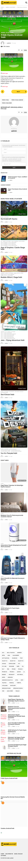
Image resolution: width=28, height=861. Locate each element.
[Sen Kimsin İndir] (14, 368)
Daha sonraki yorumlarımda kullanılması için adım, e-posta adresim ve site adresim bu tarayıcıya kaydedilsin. (13, 159)
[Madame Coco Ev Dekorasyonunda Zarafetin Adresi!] (14, 502)
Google (4, 663)
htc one (4, 666)
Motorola (20, 674)
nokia (3, 677)
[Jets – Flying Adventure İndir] (14, 307)
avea (9, 655)
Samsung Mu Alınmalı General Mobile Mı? (13, 797)
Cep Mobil (3, 855)
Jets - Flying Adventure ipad (7, 337)
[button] (26, 2)
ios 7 (3, 669)
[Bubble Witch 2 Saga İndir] (14, 263)
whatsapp (13, 685)
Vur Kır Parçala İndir (9, 453)
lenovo (19, 671)
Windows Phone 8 (18, 688)
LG (24, 671)
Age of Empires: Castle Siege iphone (9, 245)
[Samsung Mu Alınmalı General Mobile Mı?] (14, 788)
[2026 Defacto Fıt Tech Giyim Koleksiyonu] (14, 595)
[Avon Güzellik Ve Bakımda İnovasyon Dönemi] (14, 563)
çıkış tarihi (10, 691)
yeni (3, 691)
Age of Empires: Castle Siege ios (8, 243)
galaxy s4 (12, 660)
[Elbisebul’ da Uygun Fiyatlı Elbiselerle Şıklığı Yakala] (14, 625)
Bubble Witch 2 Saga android (7, 274)
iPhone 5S (4, 671)
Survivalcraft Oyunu (9, 219)
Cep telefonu (5, 658)
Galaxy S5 (20, 660)
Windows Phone (6, 688)
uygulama (5, 685)
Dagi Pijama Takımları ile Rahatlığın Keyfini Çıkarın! (12, 486)
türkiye (19, 682)
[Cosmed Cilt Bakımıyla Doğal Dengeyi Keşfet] (4, 747)
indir (18, 666)
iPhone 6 (12, 671)
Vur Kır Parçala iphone (16, 451)
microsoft (12, 674)
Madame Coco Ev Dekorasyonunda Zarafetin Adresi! (12, 516)
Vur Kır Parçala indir (5, 450)
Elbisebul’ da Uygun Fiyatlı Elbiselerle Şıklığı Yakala (13, 638)
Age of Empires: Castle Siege (17, 241)
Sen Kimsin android (19, 391)
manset (4, 674)
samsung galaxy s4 (7, 680)
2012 (3, 652)
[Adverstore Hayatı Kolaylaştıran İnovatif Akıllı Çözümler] (14, 532)
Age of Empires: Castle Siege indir (8, 242)
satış (16, 680)
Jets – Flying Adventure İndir (13, 340)
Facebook (14, 658)
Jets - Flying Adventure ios (7, 336)
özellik (17, 691)
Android (3, 273)
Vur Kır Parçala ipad (5, 451)
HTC (19, 663)
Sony (22, 680)
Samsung (10, 677)
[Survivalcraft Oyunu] (14, 208)
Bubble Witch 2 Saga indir (7, 275)
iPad (8, 669)
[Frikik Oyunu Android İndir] (14, 766)
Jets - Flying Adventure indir (7, 335)
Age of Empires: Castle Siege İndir (13, 248)
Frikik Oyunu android (17, 100)
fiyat (21, 658)
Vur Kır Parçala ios (15, 450)
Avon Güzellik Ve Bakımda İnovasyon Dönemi (12, 578)
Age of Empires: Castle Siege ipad (8, 244)
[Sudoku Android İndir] (14, 814)
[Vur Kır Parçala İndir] (14, 424)
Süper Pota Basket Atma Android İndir (17, 189)
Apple (3, 655)
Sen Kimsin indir (4, 392)
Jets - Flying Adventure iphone (8, 338)
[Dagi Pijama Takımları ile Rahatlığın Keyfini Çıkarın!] (14, 472)
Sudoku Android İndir (7, 828)
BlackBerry (16, 655)
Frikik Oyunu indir (7, 103)
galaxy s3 (4, 660)
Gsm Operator (9, 853)
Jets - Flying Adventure (6, 332)
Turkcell (11, 682)
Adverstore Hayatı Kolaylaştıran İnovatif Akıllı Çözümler (13, 545)
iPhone (14, 669)
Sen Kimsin (11, 391)
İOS (1, 241)
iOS (23, 666)
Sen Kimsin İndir (7, 394)
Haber (2, 483)
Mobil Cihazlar (18, 853)
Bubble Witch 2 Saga (18, 273)
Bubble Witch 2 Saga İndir (11, 277)
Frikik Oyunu (5, 100)
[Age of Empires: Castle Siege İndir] (14, 232)
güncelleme (12, 663)
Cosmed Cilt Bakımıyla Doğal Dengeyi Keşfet (17, 745)
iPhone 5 (20, 669)
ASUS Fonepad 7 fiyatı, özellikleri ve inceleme (17, 177)
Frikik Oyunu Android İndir (9, 778)
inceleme (11, 666)
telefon (4, 682)
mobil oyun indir (7, 32)
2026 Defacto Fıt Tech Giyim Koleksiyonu (10, 608)
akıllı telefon (11, 652)
